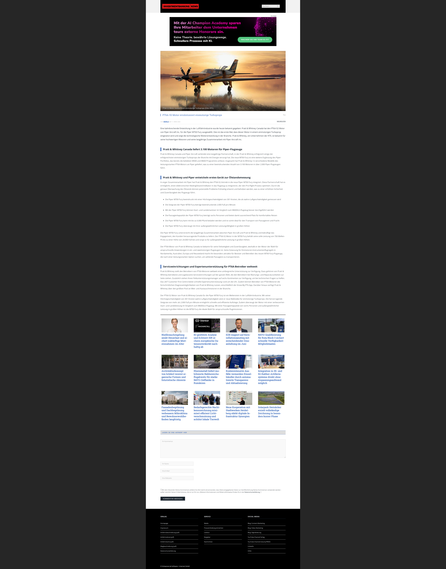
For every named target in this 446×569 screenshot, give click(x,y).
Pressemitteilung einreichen (213, 528)
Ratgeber (207, 537)
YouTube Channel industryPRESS (259, 542)
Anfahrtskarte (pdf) (167, 542)
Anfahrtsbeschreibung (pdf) (169, 532)
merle (166, 122)
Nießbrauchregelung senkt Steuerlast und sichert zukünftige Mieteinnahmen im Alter (175, 339)
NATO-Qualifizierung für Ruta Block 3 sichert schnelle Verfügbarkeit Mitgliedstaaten (271, 339)
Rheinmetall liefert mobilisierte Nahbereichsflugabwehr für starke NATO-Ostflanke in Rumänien (207, 376)
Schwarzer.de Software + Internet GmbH (176, 566)
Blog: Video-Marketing (255, 528)
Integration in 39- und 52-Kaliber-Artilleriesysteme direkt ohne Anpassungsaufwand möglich (270, 376)
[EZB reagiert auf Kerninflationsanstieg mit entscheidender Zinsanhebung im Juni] (239, 325)
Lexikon (207, 532)
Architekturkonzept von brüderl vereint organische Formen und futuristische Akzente (174, 375)
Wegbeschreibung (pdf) (168, 546)
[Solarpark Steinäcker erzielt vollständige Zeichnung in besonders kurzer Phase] (271, 398)
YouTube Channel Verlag (256, 537)
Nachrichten (281, 121)
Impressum (164, 528)
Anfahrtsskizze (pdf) (167, 537)
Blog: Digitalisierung (254, 532)
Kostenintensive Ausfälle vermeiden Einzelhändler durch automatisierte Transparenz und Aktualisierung (239, 376)
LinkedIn (251, 546)
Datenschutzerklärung (252, 492)
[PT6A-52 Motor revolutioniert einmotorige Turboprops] (223, 81)
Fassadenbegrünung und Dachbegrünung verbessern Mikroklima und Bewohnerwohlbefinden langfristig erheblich (174, 413)
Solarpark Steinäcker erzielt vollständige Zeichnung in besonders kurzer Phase (269, 412)
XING (249, 551)
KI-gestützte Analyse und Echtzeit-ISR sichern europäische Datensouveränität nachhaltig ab (206, 340)
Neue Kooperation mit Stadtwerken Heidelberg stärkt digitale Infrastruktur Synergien (238, 412)
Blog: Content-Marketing (256, 523)
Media (206, 523)
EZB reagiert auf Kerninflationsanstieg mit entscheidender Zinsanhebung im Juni (238, 339)
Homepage (164, 523)
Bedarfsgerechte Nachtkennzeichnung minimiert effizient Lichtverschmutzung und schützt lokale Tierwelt (207, 413)
